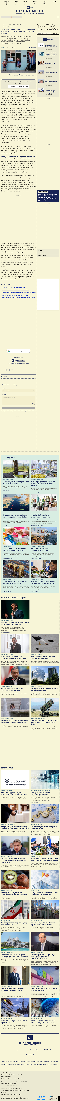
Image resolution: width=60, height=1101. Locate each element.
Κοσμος (3, 47)
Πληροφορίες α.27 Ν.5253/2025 (43, 1049)
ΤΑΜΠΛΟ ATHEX (42, 255)
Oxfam (3, 370)
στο (20, 360)
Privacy (26, 1049)
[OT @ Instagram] (31, 1054)
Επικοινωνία (12, 1049)
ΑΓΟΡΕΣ (40, 250)
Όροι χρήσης (20, 1049)
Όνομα (3, 388)
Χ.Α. (2, 20)
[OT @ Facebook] (26, 1054)
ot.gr (2, 24)
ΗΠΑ (8, 370)
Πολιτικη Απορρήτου (23, 412)
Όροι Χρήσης (12, 412)
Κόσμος (11, 24)
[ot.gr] (30, 10)
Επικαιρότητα (6, 24)
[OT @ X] (29, 1054)
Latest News (7, 767)
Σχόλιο (4, 394)
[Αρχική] (30, 1038)
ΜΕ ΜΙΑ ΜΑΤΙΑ (41, 253)
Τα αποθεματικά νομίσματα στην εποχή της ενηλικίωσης (18, 292)
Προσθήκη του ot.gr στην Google (19, 86)
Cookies (32, 1049)
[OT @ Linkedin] (33, 1054)
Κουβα (12, 370)
